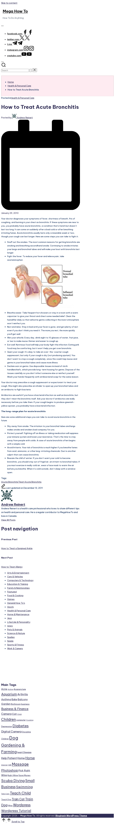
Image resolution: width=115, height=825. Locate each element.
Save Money (24, 775)
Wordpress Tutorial (16, 811)
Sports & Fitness (15, 644)
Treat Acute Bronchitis (29, 482)
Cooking (29, 720)
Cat (14, 714)
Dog (13, 738)
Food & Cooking (15, 595)
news (10, 626)
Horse (30, 758)
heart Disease (24, 752)
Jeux (9, 618)
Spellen (11, 637)
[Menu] (2, 25)
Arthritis (22, 694)
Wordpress (22, 805)
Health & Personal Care (22, 98)
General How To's (16, 603)
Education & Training (17, 584)
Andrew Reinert (13, 504)
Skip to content (9, 3)
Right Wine (12, 775)
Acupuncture (20, 689)
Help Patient (9, 758)
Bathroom (16, 704)
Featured (12, 591)
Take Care (5, 794)
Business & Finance (14, 709)
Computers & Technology (20, 580)
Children (8, 719)
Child (19, 714)
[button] (30, 70)
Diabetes (21, 725)
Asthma (6, 699)
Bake (14, 699)
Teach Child (20, 793)
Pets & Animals (14, 629)
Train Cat (18, 799)
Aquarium (9, 694)
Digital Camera (11, 731)
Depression (6, 726)
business (25, 704)
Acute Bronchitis (9, 482)
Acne (4, 689)
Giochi (10, 607)
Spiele (10, 641)
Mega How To (15, 11)
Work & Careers (15, 648)
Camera (6, 714)
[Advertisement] (18, 668)
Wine (10, 805)
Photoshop (9, 770)
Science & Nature (16, 633)
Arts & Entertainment (18, 573)
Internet (4, 765)
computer (21, 720)
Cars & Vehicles (15, 576)
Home (21, 758)
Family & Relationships (18, 588)
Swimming (24, 787)
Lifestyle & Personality (18, 622)
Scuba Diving (13, 780)
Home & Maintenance (18, 614)
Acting (10, 689)
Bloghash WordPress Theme (71, 815)
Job (9, 765)
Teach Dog (6, 799)
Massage (20, 764)
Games (11, 599)
